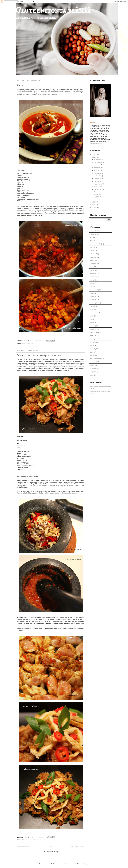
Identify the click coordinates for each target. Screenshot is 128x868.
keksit (92, 283)
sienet (92, 352)
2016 (94, 157)
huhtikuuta (97, 181)
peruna (92, 326)
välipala (92, 372)
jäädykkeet (93, 257)
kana (25, 840)
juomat (92, 250)
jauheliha (93, 247)
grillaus (92, 240)
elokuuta (97, 170)
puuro (92, 339)
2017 (94, 154)
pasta (92, 319)
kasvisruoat (93, 277)
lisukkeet (93, 299)
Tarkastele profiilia (96, 143)
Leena (94, 122)
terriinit (92, 365)
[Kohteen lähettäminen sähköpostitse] (47, 341)
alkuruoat (93, 234)
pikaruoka (93, 329)
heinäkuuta (98, 173)
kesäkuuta (97, 176)
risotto (37, 840)
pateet (92, 322)
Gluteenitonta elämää (53, 10)
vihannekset (94, 368)
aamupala (93, 231)
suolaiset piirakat (95, 358)
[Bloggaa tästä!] (49, 341)
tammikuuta (98, 189)
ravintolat (93, 342)
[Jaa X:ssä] (51, 341)
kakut (92, 260)
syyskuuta (97, 167)
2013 (94, 207)
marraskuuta (98, 162)
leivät (92, 293)
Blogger (86, 864)
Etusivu (50, 847)
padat (92, 316)
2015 (94, 202)
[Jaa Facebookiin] (53, 341)
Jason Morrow (70, 864)
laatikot (92, 286)
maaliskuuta (98, 184)
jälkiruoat (93, 254)
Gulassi (21, 85)
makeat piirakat (95, 303)
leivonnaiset (94, 290)
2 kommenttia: (39, 340)
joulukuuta (97, 159)
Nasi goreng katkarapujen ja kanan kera (41, 355)
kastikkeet (93, 273)
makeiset (93, 306)
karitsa (92, 270)
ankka (92, 237)
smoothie (93, 355)
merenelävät (31, 840)
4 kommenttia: (39, 837)
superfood (93, 362)
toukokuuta (98, 178)
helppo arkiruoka (95, 244)
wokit (91, 375)
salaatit (92, 349)
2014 (94, 205)
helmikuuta (97, 187)
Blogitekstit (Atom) (52, 852)
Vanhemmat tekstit (77, 847)
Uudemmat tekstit (23, 847)
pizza (92, 335)
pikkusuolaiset (94, 332)
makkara (93, 309)
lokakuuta (97, 165)
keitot (25, 343)
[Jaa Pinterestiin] (54, 341)
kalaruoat (93, 263)
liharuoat (30, 343)
